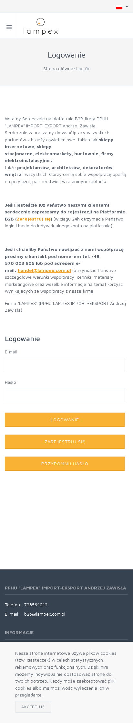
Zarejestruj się (34, 218)
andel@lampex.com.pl (46, 270)
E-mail (11, 351)
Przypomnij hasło (65, 463)
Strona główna (58, 68)
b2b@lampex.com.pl (44, 614)
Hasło (10, 382)
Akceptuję (33, 706)
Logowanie (65, 419)
